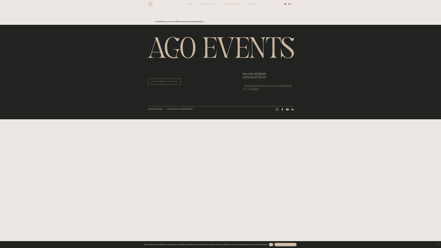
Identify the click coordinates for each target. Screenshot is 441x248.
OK (271, 244)
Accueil (188, 4)
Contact (252, 4)
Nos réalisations (231, 4)
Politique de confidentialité (285, 244)
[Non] (437, 244)
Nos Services (206, 4)
